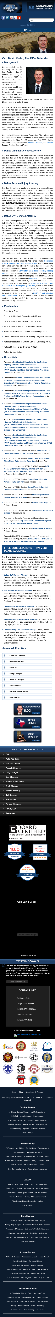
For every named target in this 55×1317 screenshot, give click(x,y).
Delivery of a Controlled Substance (37, 1229)
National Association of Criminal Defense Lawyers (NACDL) (27, 342)
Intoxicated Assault (43, 1188)
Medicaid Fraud (12, 1301)
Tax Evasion (40, 1310)
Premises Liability (30, 1161)
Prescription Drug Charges (39, 1237)
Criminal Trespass (14, 1124)
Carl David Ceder (26, 902)
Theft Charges (12, 786)
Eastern (50, 143)
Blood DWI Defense (16, 1197)
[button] (27, 30)
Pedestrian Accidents (34, 1152)
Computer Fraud (42, 1301)
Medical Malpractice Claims (34, 1165)
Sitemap (40, 1092)
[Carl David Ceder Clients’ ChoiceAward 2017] (40, 860)
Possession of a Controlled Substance (36, 1225)
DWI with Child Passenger (25, 1188)
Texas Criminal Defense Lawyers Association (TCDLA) (25, 332)
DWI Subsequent (41, 1184)
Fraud (30, 1293)
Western (38, 143)
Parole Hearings (27, 1133)
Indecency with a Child (29, 1278)
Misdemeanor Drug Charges (34, 1220)
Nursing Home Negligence (37, 1169)
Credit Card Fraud (13, 1297)
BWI (31, 1184)
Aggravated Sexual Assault (19, 1273)
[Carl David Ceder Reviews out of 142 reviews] (27, 881)
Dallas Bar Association (13, 352)
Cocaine (9, 1237)
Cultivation (43, 1233)
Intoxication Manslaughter (17, 1193)
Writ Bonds (11, 800)
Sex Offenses (12, 777)
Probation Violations (38, 1129)
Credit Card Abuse (28, 1297)
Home (14, 1092)
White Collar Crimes (15, 781)
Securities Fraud (16, 1310)
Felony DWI (10, 1188)
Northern (30, 143)
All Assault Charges (13, 1257)
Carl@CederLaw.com (25, 1004)
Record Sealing (13, 791)
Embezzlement (23, 1305)
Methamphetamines (21, 1237)
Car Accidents (31, 1148)
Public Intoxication (27, 1205)
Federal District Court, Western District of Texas (22, 321)
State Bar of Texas (11, 311)
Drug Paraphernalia (27, 1241)
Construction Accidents (13, 1161)
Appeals (26, 1129)
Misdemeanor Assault (29, 1257)
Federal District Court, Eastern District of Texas (22, 316)
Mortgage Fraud (39, 1293)
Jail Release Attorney (38, 1112)
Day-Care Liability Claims (17, 1169)
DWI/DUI (14, 1116)
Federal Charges (13, 804)
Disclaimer (30, 1092)
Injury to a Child (43, 1278)
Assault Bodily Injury (20, 1261)
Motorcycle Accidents (14, 1156)
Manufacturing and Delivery (18, 1233)
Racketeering (29, 1310)
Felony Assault (44, 1257)
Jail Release (11, 795)
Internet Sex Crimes (38, 1273)
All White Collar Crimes (18, 1293)
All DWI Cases (13, 1184)
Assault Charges (13, 768)
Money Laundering (37, 1305)
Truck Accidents (13, 763)
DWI (7, 754)
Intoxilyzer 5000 (35, 278)
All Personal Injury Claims (15, 1148)
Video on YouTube (28, 956)
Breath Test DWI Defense (37, 1193)
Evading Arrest (41, 1124)
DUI (26, 1184)
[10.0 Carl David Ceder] (15, 860)
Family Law (11, 809)
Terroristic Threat (29, 1269)
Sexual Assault (42, 1269)
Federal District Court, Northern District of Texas (23, 326)
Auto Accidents (13, 759)
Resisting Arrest (28, 1124)
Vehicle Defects (16, 1165)
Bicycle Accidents (19, 1152)
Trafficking (33, 1233)
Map (21, 1092)
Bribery (13, 1305)
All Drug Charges (16, 1220)
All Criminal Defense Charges (19, 1112)
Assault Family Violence (20, 1265)
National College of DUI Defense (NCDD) (20, 347)
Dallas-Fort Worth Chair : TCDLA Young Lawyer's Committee (28, 337)
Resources (10, 813)
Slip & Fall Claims (43, 1156)
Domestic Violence (35, 1261)
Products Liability (44, 1161)
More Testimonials (17, 982)
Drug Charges (12, 772)
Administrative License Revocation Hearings (27, 1201)
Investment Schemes (27, 1301)
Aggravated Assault (14, 1269)
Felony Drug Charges (13, 1225)
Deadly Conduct (37, 1265)
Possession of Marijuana (14, 1229)
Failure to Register (12, 1278)
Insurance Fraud (42, 1297)
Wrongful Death (29, 1156)
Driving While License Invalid (35, 1197)
